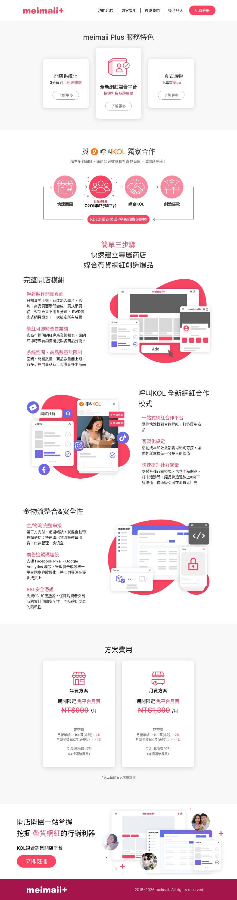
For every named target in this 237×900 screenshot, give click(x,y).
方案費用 (129, 10)
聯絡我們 (152, 10)
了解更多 (65, 95)
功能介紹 (105, 10)
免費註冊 (202, 10)
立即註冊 (36, 861)
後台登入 (175, 10)
